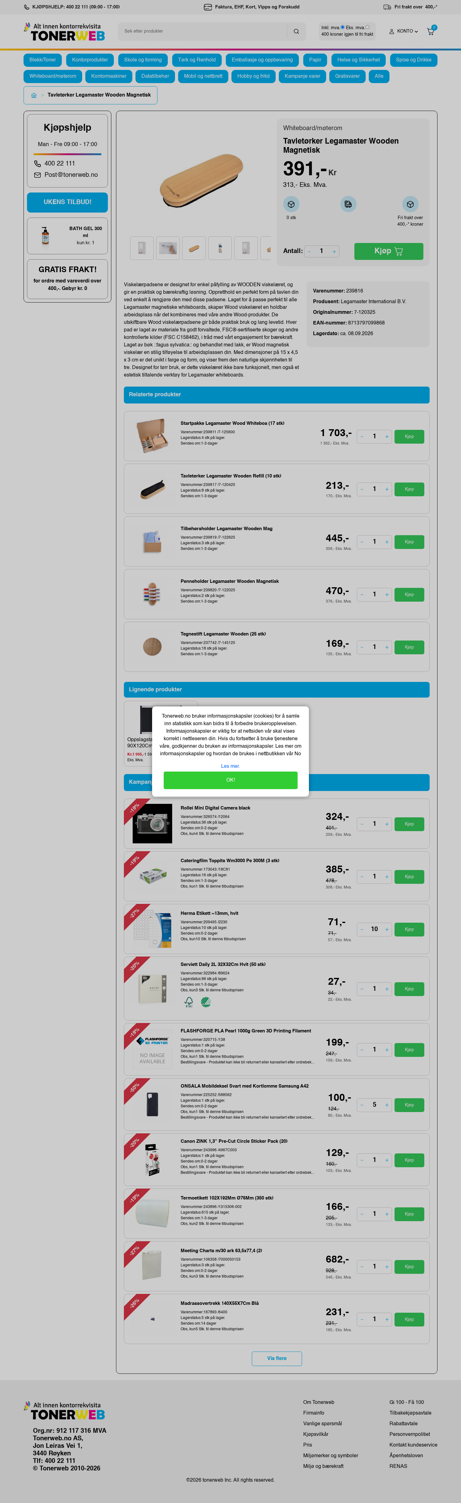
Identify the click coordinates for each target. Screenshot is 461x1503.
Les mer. (230, 766)
